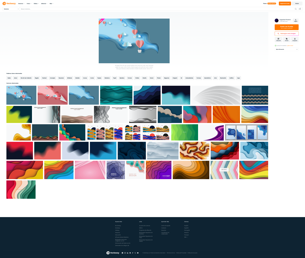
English (186, 225)
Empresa (117, 232)
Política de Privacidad (181, 253)
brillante (69, 78)
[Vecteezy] (9, 3)
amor (15, 78)
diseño (144, 78)
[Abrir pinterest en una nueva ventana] (130, 252)
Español (186, 228)
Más (51, 3)
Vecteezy (117, 228)
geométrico (207, 78)
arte (215, 78)
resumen (61, 78)
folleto (137, 78)
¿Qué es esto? (290, 45)
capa (238, 78)
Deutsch (186, 232)
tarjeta (99, 78)
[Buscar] (296, 9)
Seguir (295, 21)
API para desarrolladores (122, 237)
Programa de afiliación (145, 230)
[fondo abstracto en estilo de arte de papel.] (135, 170)
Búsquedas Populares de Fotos (146, 236)
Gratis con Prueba (286, 27)
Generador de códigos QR (122, 245)
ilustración (223, 78)
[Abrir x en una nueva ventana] (135, 252)
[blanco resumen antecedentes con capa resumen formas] (163, 151)
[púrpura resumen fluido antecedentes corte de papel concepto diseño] (211, 132)
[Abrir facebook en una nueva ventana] (122, 252)
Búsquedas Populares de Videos (146, 240)
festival (44, 78)
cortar (92, 78)
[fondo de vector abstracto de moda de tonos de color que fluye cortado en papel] (191, 170)
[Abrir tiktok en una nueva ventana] (132, 252)
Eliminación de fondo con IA (122, 243)
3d (181, 78)
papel (114, 78)
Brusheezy (118, 225)
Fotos (28, 3)
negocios (166, 78)
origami (175, 78)
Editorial (43, 3)
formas (199, 78)
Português (187, 230)
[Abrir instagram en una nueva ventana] (125, 252)
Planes (265, 3)
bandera (122, 78)
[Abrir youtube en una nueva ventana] (137, 252)
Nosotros (163, 230)
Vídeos (35, 3)
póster (159, 78)
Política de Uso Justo (192, 253)
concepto (52, 78)
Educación (118, 235)
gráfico (232, 78)
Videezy (117, 230)
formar (130, 78)
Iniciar (297, 3)
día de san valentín (26, 78)
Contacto (163, 228)
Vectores (20, 3)
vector (151, 78)
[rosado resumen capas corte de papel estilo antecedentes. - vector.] (90, 170)
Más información (280, 49)
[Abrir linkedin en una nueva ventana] (127, 252)
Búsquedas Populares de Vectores (146, 233)
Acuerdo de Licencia (144, 225)
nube (9, 78)
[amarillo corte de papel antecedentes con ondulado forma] (18, 132)
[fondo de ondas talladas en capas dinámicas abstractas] (19, 114)
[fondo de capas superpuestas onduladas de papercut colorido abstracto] (59, 170)
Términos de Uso (171, 253)
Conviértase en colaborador (165, 233)
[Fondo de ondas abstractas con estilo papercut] (105, 132)
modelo (77, 78)
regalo (37, 78)
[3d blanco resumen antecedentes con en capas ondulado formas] (215, 95)
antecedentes (189, 78)
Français (186, 235)
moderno (107, 78)
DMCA (140, 228)
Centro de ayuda (165, 225)
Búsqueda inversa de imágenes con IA (121, 240)
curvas (85, 78)
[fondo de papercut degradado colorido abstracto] (224, 170)
